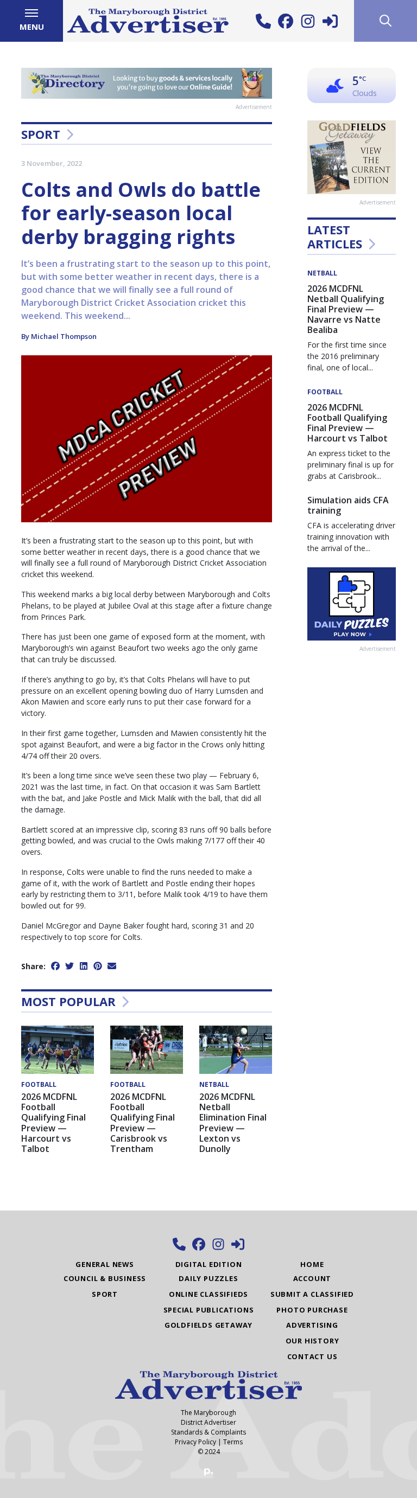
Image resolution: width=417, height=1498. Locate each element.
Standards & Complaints (208, 1432)
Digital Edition (208, 1264)
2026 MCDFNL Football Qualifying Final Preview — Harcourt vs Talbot (53, 1123)
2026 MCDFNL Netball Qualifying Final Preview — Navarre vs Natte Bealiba (345, 309)
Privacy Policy (195, 1441)
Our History (312, 1341)
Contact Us (312, 1356)
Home (312, 1264)
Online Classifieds (208, 1294)
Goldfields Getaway (208, 1325)
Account (312, 1278)
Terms (233, 1441)
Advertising (312, 1325)
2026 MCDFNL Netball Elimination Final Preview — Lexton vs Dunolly (233, 1123)
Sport (40, 134)
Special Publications (208, 1310)
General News (104, 1264)
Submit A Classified (312, 1294)
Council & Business (105, 1278)
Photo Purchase (312, 1310)
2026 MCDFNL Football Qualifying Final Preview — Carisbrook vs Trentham (142, 1123)
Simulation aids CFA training (348, 505)
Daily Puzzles (208, 1278)
